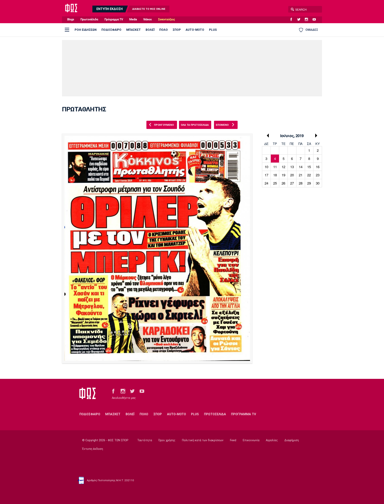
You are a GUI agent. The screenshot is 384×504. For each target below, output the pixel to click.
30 (317, 183)
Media (133, 19)
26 (283, 183)
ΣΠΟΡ (177, 30)
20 (292, 174)
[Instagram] (308, 19)
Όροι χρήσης (166, 440)
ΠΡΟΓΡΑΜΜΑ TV (243, 414)
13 (292, 166)
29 (309, 183)
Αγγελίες (272, 440)
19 (283, 174)
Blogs (70, 19)
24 (266, 183)
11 (275, 166)
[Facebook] (293, 19)
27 (292, 183)
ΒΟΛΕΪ (150, 30)
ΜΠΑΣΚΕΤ (133, 30)
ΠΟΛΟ (163, 30)
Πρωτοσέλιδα (89, 19)
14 (300, 166)
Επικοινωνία (251, 440)
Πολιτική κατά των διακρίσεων (202, 440)
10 (266, 166)
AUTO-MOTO (195, 30)
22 (309, 174)
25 (275, 183)
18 (275, 174)
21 (300, 174)
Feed (233, 440)
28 (300, 183)
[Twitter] (300, 19)
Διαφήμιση (291, 440)
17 (266, 174)
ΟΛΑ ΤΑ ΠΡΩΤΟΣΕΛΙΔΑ (195, 124)
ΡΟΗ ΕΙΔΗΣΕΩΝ (86, 30)
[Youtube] (316, 19)
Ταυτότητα (144, 440)
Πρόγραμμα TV (113, 19)
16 (317, 166)
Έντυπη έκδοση (92, 449)
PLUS (213, 30)
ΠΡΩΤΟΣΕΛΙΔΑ (215, 414)
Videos (147, 19)
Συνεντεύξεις (166, 19)
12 (283, 166)
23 (317, 174)
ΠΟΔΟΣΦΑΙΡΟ (111, 30)
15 (309, 166)
